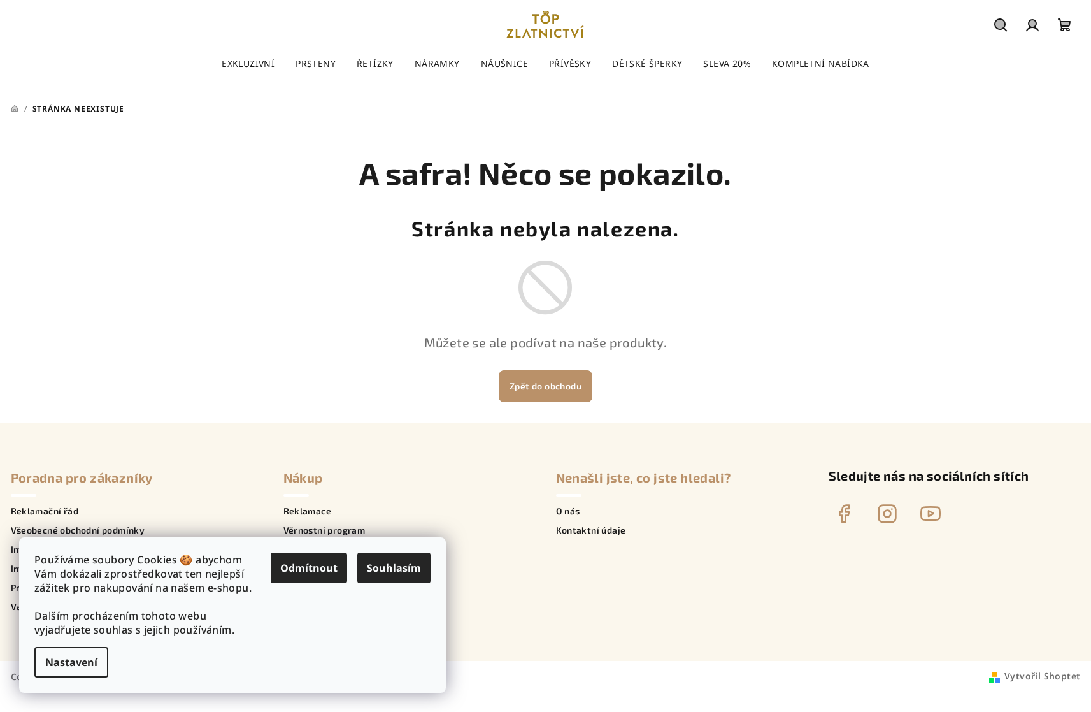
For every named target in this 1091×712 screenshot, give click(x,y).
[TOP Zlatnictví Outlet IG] (887, 513)
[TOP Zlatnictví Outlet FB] (844, 513)
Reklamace (307, 511)
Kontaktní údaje (591, 530)
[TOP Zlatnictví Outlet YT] (930, 513)
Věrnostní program (324, 530)
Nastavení (71, 662)
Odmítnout (309, 568)
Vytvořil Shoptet (1042, 676)
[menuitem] (248, 63)
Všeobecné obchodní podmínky (78, 530)
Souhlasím (394, 568)
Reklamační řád (45, 511)
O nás (568, 511)
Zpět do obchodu (545, 386)
